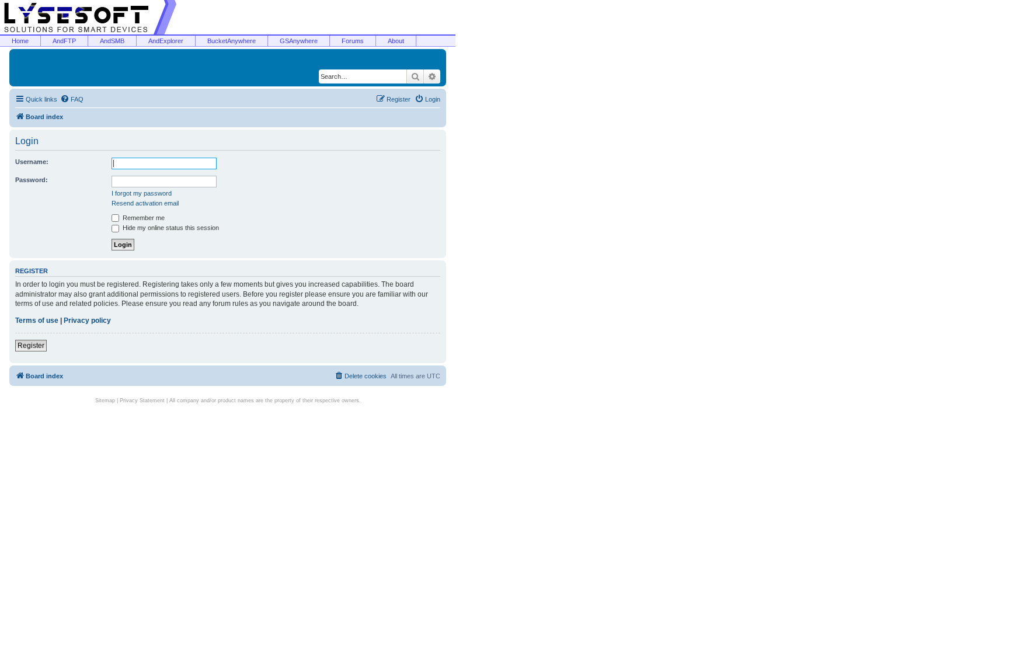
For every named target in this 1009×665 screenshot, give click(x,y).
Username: (31, 161)
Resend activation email (145, 203)
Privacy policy (87, 320)
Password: (31, 179)
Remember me (143, 217)
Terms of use (36, 320)
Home (20, 40)
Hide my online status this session (170, 227)
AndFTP (64, 40)
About (396, 40)
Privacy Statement (142, 400)
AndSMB (112, 40)
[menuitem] (71, 99)
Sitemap (105, 400)
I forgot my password (142, 193)
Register (31, 346)
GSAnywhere (299, 40)
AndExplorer (165, 40)
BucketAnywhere (231, 40)
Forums (353, 40)
